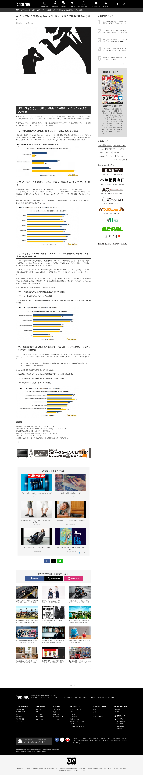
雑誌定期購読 (84, 741)
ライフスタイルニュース (77, 726)
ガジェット (19, 716)
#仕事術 (121, 149)
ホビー (95, 714)
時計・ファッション (76, 719)
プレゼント (117, 712)
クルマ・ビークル (75, 709)
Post (53, 561)
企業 (37, 712)
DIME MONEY (57, 709)
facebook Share (47, 561)
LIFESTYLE (76, 706)
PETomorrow (120, 726)
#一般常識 (108, 145)
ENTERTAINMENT (101, 706)
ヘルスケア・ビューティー (78, 721)
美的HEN (119, 728)
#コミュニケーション (105, 152)
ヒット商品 (39, 714)
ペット (72, 724)
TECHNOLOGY (23, 706)
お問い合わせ (116, 738)
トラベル (72, 714)
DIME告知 (117, 709)
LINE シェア (60, 561)
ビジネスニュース (41, 719)
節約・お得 (56, 714)
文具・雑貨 (73, 716)
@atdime (35, 578)
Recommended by (73, 552)
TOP (17, 10)
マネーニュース (57, 719)
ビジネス (24, 10)
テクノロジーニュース (22, 721)
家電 (17, 714)
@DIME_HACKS (55, 578)
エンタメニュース (98, 716)
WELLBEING (120, 724)
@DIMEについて (77, 738)
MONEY (58, 706)
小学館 (78, 741)
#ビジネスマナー (111, 149)
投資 (54, 712)
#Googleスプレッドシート (107, 156)
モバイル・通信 (20, 712)
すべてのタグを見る (119, 160)
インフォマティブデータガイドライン (101, 738)
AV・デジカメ (20, 709)
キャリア (32, 10)
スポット (95, 709)
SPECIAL (120, 719)
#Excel (101, 145)
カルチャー (96, 712)
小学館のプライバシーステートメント (100, 741)
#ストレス (120, 156)
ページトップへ (71, 685)
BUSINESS (41, 706)
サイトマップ (86, 738)
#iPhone (116, 152)
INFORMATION (122, 706)
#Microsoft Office (119, 145)
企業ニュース (121, 716)
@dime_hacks (75, 578)
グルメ (72, 712)
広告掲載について (116, 741)
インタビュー (39, 716)
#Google (101, 149)
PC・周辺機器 (20, 719)
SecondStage (121, 721)
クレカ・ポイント (58, 716)
